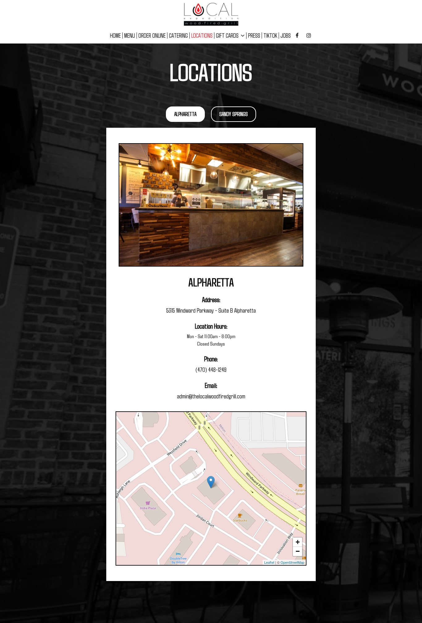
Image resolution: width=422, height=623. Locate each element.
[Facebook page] (297, 35)
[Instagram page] (309, 35)
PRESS (254, 35)
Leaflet (269, 562)
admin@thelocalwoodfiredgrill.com (211, 396)
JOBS (286, 35)
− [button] (298, 551)
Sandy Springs (233, 113)
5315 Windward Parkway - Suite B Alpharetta (211, 310)
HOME (115, 35)
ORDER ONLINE (152, 35)
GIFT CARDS (228, 35)
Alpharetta (185, 113)
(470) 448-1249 (211, 369)
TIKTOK (270, 35)
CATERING (178, 35)
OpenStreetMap (292, 562)
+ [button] (298, 542)
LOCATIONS (202, 35)
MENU (129, 35)
